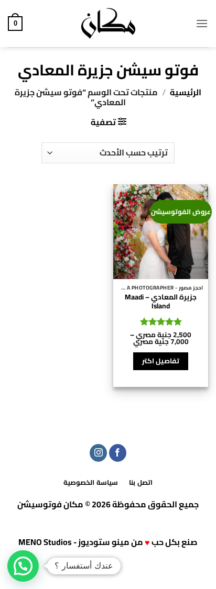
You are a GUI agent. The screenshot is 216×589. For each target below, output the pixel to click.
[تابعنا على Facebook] (117, 453)
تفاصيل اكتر (160, 361)
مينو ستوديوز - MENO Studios (73, 542)
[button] (202, 23)
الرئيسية (185, 92)
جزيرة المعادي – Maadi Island (161, 302)
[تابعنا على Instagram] (98, 453)
